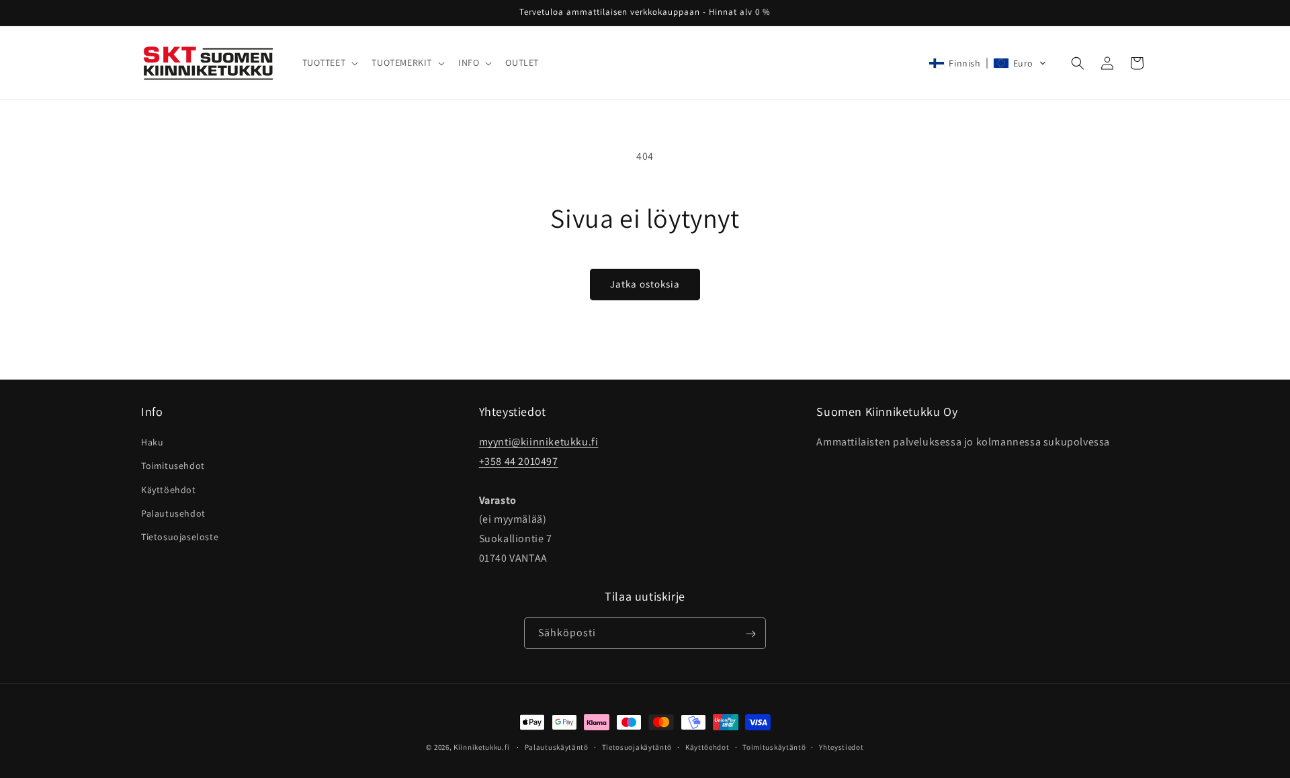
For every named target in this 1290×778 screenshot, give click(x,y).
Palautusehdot (173, 513)
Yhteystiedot (841, 746)
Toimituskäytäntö (774, 746)
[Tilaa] (750, 634)
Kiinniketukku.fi (481, 747)
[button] (329, 62)
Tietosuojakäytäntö (637, 746)
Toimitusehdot (173, 466)
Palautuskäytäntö (557, 746)
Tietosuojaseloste (179, 537)
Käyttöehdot (168, 490)
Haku (152, 443)
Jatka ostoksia (645, 283)
